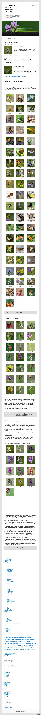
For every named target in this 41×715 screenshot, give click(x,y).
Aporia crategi (9, 607)
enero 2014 (6, 680)
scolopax (21, 415)
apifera (20, 414)
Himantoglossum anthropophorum (12, 623)
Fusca (8, 618)
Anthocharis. (9, 605)
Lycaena (8, 572)
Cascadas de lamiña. (10, 557)
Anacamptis (8, 612)
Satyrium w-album (10, 575)
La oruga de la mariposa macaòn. (10, 653)
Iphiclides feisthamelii (16, 641)
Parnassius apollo (22, 647)
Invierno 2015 (6, 655)
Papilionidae (8, 597)
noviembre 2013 (7, 682)
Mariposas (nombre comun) (13, 81)
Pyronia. (7, 631)
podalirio (26, 647)
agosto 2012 (6, 696)
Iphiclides (8, 598)
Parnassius (17, 647)
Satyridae (6, 626)
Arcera (22, 635)
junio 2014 (6, 674)
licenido (24, 76)
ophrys (21, 413)
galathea (8, 641)
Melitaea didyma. (11, 592)
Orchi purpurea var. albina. (8, 656)
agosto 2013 (6, 684)
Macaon (30, 641)
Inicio (5, 32)
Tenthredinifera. (9, 620)
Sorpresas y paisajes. (8, 707)
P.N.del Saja (6, 624)
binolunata (23, 414)
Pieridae (7, 604)
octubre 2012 (6, 694)
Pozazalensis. (9, 602)
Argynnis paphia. (11, 582)
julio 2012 (6, 697)
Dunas (5, 561)
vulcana (25, 649)
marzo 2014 (6, 677)
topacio (10, 649)
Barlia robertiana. (10, 622)
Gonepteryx (9, 609)
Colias (8, 608)
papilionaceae (9, 614)
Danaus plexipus (9, 584)
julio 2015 (6, 670)
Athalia (9, 590)
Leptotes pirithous (10, 571)
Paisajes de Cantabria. (17, 35)
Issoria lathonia (9, 588)
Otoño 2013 (6, 647)
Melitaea (8, 589)
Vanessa (8, 595)
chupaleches (20, 639)
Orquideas (24, 413)
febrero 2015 (6, 672)
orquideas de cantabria (24, 646)
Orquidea (14, 646)
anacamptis (11, 635)
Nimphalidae (8, 578)
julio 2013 (6, 685)
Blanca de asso (18, 637)
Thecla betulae (17, 76)
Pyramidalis (9, 615)
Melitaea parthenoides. (8, 610)
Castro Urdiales (14, 639)
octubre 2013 (6, 683)
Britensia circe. (8, 627)
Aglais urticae (9, 579)
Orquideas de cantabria (12, 422)
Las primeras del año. (8, 654)
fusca (33, 414)
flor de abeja (30, 414)
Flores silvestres (7, 562)
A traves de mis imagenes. (8, 703)
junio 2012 (6, 698)
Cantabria (6, 554)
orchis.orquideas (22, 548)
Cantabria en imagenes (8, 706)
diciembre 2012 (7, 693)
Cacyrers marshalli (10, 567)
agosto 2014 (6, 673)
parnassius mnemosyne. (11, 601)
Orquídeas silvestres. (11, 32)
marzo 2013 (6, 690)
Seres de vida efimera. (11, 42)
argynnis (26, 635)
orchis (21, 547)
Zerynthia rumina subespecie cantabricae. (11, 657)
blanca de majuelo (23, 637)
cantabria (26, 414)
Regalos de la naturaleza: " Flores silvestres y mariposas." (11, 8)
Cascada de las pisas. (8, 560)
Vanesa (12, 649)
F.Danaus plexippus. (11, 665)
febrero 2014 (6, 678)
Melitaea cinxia (10, 591)
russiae (29, 647)
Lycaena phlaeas (9, 573)
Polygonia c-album (10, 594)
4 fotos (22, 66)
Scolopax (8, 619)
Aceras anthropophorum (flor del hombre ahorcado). (15, 662)
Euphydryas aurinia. (10, 585)
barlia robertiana (7, 637)
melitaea (28, 643)
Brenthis (8, 583)
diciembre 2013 (7, 681)
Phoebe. (9, 593)
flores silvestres (30, 639)
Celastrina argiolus (10, 569)
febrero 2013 (6, 691)
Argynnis (8, 580)
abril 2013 (6, 688)
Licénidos (9, 76)
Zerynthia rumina (10, 603)
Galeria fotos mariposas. (8, 35)
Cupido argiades (9, 570)
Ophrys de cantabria (11, 319)
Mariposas (25, 32)
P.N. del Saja (8, 555)
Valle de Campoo (8, 559)
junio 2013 (6, 686)
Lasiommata (8, 629)
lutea (17, 415)
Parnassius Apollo (10, 600)
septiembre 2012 (7, 695)
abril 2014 (6, 676)
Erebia (7, 628)
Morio (8, 613)
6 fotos (22, 46)
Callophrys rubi (9, 568)
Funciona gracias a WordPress (20, 711)
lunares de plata (22, 641)
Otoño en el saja (9, 558)
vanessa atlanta (22, 649)
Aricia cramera (9, 565)
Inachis (8, 587)
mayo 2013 (6, 687)
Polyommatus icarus (10, 574)
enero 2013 (6, 692)
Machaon (8, 599)
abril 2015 (6, 671)
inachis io (11, 641)
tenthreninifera (25, 415)
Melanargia (7, 630)
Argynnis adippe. (11, 581)
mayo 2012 (6, 700)
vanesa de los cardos (16, 649)
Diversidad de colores (11, 661)
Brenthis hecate (29, 637)
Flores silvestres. (19, 32)
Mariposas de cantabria (12, 643)
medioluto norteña (23, 643)
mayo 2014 (6, 675)
